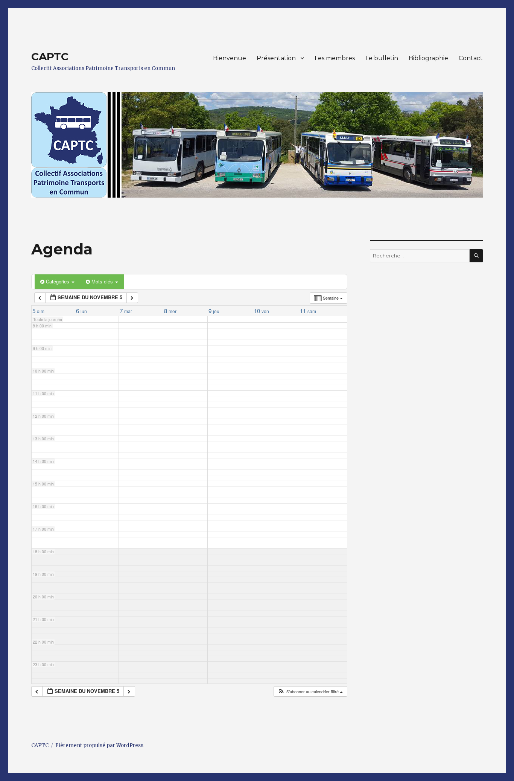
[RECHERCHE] (476, 255)
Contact (471, 58)
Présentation (276, 58)
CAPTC (49, 56)
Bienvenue (229, 58)
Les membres (335, 58)
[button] (310, 692)
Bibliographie (428, 58)
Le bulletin (381, 58)
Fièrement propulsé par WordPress (99, 745)
